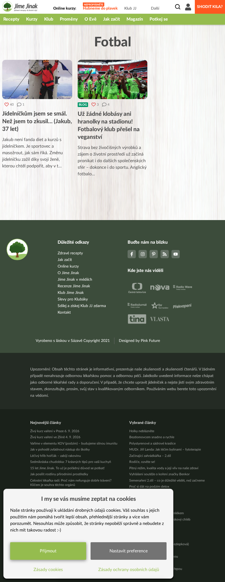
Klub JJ (130, 8)
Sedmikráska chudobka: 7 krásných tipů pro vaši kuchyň (70, 461)
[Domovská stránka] (20, 7)
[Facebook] (132, 254)
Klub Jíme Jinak (71, 293)
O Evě (91, 19)
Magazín (134, 19)
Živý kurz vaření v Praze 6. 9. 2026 (54, 431)
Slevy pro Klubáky (73, 299)
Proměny (69, 19)
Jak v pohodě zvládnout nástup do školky (60, 449)
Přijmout (48, 551)
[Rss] (165, 254)
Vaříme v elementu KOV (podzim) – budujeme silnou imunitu (73, 443)
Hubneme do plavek (100, 8)
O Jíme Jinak (68, 273)
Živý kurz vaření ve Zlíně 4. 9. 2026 (55, 437)
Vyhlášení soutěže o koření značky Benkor (159, 474)
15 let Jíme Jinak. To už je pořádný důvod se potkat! (67, 468)
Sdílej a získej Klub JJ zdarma (82, 306)
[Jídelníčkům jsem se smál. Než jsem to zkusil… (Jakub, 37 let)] (37, 79)
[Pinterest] (154, 254)
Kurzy (32, 19)
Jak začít (111, 19)
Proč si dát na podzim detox (149, 486)
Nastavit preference (128, 551)
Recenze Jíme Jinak (74, 286)
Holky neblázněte (141, 431)
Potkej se (159, 19)
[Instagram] (143, 254)
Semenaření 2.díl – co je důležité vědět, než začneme (167, 480)
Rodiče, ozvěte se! (142, 461)
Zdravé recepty (70, 253)
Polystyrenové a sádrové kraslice (152, 443)
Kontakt (64, 312)
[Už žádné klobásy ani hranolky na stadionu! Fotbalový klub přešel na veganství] (113, 79)
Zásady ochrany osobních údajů (128, 569)
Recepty (11, 19)
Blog (83, 104)
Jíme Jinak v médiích (75, 280)
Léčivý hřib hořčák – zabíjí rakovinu (55, 455)
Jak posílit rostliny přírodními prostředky (59, 474)
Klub (48, 19)
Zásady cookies (48, 569)
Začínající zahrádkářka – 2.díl (150, 455)
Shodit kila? (210, 7)
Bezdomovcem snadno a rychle (151, 437)
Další (155, 8)
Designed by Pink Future (139, 341)
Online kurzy (68, 266)
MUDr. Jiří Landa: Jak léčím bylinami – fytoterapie (165, 449)
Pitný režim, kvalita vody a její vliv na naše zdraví (163, 468)
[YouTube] (175, 254)
